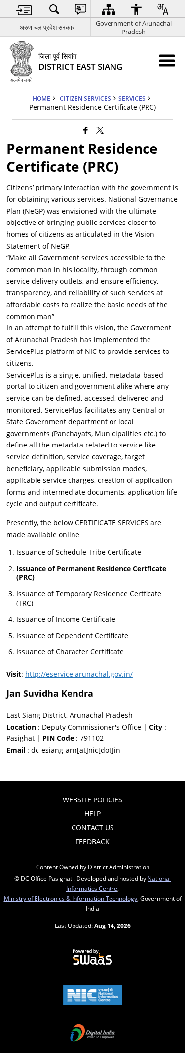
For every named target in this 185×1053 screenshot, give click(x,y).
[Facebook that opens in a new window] (85, 130)
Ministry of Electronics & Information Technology (70, 898)
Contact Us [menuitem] (93, 827)
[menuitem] (24, 9)
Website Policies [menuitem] (92, 799)
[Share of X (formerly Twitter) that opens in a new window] (100, 130)
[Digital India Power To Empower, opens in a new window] (93, 1034)
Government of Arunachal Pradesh (134, 27)
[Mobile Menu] (167, 60)
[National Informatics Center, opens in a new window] (93, 996)
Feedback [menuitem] (92, 841)
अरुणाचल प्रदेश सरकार (47, 27)
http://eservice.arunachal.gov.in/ (79, 674)
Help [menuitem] (92, 813)
